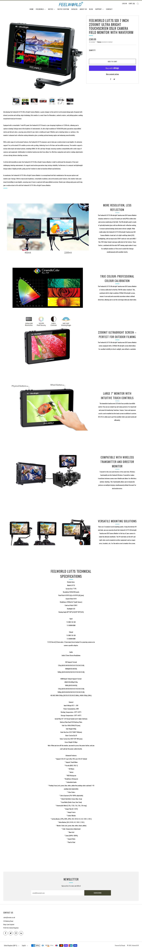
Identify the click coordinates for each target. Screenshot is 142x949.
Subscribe (98, 893)
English (24, 945)
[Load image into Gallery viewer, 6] (61, 101)
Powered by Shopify (120, 945)
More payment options (112, 74)
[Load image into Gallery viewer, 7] (70, 101)
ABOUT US (83, 9)
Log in (124, 3)
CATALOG (74, 9)
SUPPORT (98, 9)
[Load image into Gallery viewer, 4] (43, 101)
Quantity (92, 50)
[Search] (138, 4)
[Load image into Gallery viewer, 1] (16, 101)
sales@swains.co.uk (9, 917)
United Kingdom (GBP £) (10, 945)
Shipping (99, 42)
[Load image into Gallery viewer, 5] (52, 101)
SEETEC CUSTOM (63, 9)
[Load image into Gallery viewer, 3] (34, 101)
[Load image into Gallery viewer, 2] (25, 101)
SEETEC (50, 9)
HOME (32, 9)
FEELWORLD (40, 9)
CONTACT (109, 9)
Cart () (132, 3)
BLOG (91, 9)
